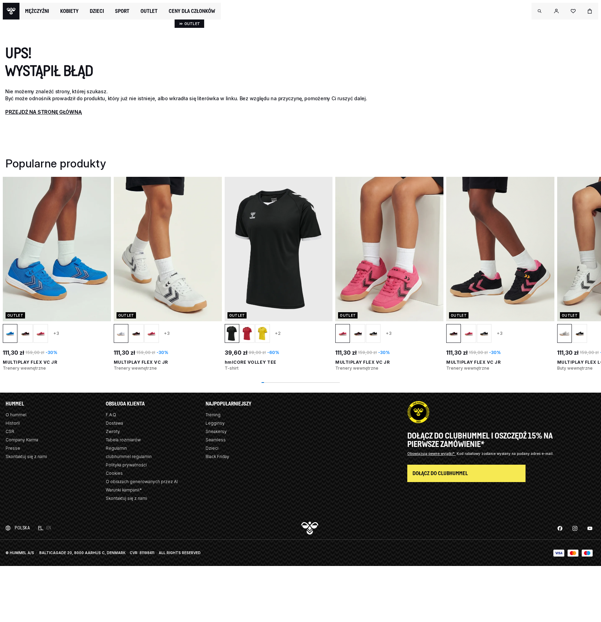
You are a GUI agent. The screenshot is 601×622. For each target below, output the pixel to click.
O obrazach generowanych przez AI (142, 481)
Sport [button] (122, 11)
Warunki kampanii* (124, 490)
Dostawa (114, 423)
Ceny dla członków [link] (192, 11)
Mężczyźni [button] (37, 11)
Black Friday (217, 456)
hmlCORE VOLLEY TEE (251, 362)
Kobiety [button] (69, 11)
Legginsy (215, 423)
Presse (13, 448)
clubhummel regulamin (129, 456)
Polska (22, 527)
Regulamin (116, 448)
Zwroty (113, 431)
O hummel (16, 414)
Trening (213, 414)
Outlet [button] (149, 11)
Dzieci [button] (97, 11)
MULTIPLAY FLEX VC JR (30, 362)
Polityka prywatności (126, 464)
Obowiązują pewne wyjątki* (431, 453)
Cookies (114, 473)
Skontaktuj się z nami (26, 456)
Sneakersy (216, 431)
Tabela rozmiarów (123, 439)
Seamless (216, 439)
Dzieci (212, 448)
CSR (10, 431)
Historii (13, 423)
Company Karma (22, 439)
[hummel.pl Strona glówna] (11, 11)
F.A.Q (111, 414)
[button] (539, 11)
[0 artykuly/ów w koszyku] (590, 11)
